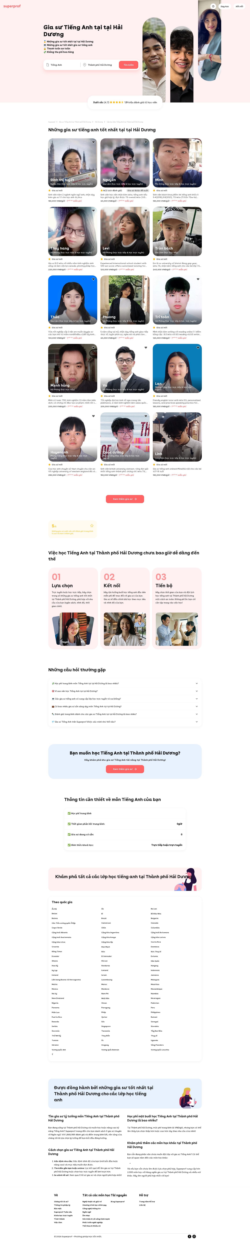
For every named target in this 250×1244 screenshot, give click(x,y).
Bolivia (55, 918)
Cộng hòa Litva (58, 942)
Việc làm (58, 1222)
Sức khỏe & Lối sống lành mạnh (96, 1219)
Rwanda (55, 1022)
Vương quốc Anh (59, 1050)
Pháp (103, 1012)
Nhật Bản (105, 998)
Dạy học (225, 6)
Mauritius (155, 984)
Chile (103, 928)
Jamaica (155, 975)
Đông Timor (57, 951)
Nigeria (55, 1003)
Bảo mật (57, 1209)
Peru (153, 1008)
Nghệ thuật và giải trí (92, 1202)
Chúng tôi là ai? (61, 1202)
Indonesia (155, 970)
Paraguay (105, 1008)
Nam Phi (105, 994)
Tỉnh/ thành (59, 1219)
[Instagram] (194, 1236)
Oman (104, 1003)
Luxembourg (106, 980)
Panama (55, 1008)
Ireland (55, 975)
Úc (102, 1040)
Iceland (104, 970)
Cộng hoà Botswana (160, 933)
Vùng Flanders (157, 1045)
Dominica (155, 947)
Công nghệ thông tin (91, 1209)
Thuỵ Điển (105, 1036)
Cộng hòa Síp (107, 942)
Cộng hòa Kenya (108, 937)
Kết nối (239, 6)
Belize (54, 914)
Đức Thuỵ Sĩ (156, 952)
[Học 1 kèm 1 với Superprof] (12, 6)
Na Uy (54, 994)
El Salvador (106, 956)
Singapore (106, 1026)
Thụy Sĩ (154, 1036)
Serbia (55, 1026)
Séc (103, 1022)
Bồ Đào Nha (156, 914)
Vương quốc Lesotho (160, 1050)
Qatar (104, 1017)
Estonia (154, 956)
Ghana (55, 961)
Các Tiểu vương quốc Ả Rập (64, 923)
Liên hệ (142, 1205)
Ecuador (55, 956)
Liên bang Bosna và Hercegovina (66, 980)
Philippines (155, 1012)
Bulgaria (154, 918)
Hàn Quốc (155, 961)
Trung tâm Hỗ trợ (147, 1202)
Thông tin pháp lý (62, 1205)
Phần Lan (55, 1012)
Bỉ (102, 914)
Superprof (51, 122)
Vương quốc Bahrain (110, 1050)
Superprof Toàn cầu (63, 1212)
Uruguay (105, 1045)
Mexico (55, 989)
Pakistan (155, 1003)
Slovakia (155, 1026)
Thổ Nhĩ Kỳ (56, 1036)
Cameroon (106, 923)
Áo (102, 909)
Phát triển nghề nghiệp (92, 1222)
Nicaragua (155, 998)
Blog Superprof (118, 1202)
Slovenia (55, 1031)
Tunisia (55, 1040)
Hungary (154, 966)
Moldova (105, 989)
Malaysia (155, 980)
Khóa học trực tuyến (63, 1215)
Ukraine (55, 1045)
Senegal (154, 1022)
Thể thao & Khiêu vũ (91, 1226)
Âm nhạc (86, 1215)
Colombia (155, 928)
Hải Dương (99, 122)
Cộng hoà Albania (60, 933)
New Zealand (58, 998)
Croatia (55, 947)
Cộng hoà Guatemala (61, 937)
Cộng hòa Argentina (110, 933)
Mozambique (156, 989)
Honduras (105, 966)
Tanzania (105, 1031)
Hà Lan (104, 961)
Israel (104, 975)
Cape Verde (57, 928)
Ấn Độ (54, 909)
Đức (103, 952)
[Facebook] (189, 1236)
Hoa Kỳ (55, 966)
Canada (154, 923)
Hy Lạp (54, 970)
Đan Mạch (105, 947)
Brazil (103, 918)
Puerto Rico (57, 1017)
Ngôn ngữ (86, 1212)
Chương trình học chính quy (94, 1205)
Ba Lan (154, 909)
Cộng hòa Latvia (158, 937)
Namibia (154, 994)
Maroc (104, 984)
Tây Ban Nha (156, 1031)
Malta (54, 984)
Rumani (154, 1017)
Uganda (154, 1040)
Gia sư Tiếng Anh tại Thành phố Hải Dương (75, 122)
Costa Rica (156, 942)
